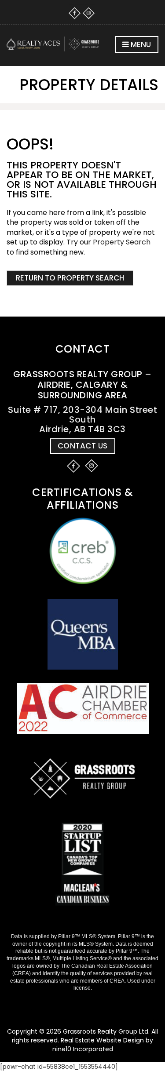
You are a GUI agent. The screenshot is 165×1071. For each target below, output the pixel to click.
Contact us (83, 446)
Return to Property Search (70, 278)
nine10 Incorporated (82, 1049)
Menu (140, 44)
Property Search (121, 242)
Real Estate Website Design (102, 1040)
